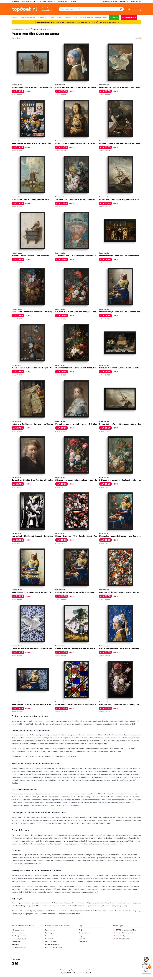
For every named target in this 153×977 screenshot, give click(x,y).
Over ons (82, 939)
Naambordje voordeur (19, 936)
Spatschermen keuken (19, 947)
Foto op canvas (50, 930)
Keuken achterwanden (19, 939)
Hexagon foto (49, 939)
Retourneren (83, 942)
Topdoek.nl (15, 29)
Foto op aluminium (51, 936)
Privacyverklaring (65, 970)
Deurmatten (15, 945)
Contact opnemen (84, 933)
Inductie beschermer (18, 930)
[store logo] (25, 9)
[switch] (146, 971)
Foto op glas (49, 933)
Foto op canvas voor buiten (54, 947)
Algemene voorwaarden (77, 970)
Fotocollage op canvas (52, 945)
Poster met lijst (25, 29)
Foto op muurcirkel (51, 942)
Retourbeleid (89, 970)
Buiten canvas (16, 942)
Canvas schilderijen (18, 933)
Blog (80, 936)
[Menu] (149, 957)
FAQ (80, 930)
